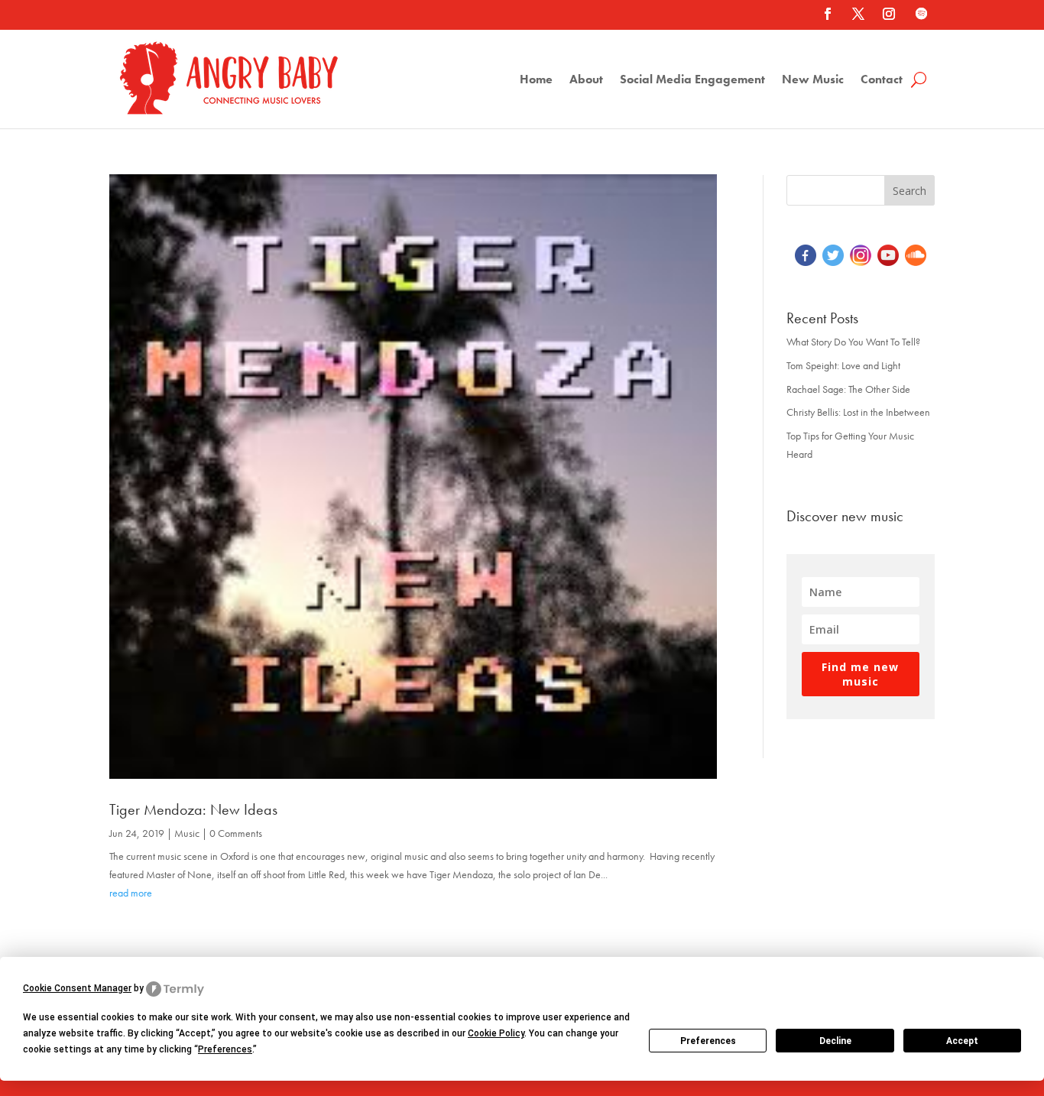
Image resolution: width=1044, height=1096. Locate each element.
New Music (813, 80)
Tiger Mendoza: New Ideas (193, 809)
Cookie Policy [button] (496, 1033)
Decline (835, 1041)
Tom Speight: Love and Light (843, 365)
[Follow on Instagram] (889, 14)
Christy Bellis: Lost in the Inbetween (858, 412)
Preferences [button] (225, 1049)
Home (536, 80)
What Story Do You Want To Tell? (853, 342)
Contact (882, 80)
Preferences (708, 1041)
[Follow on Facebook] (827, 14)
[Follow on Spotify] (921, 14)
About (586, 80)
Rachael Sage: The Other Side (848, 389)
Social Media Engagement (692, 80)
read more (130, 893)
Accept (962, 1041)
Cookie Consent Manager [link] (77, 988)
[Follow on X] (858, 14)
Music (186, 833)
